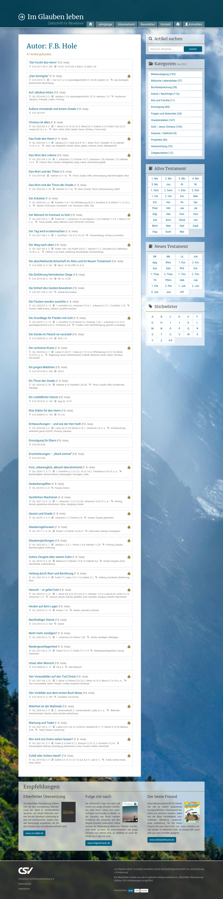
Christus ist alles (77, 126)
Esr (182, 196)
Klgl (155, 214)
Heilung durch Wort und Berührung (79, 577)
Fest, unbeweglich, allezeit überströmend (73, 471)
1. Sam (155, 190)
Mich (155, 225)
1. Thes (155, 274)
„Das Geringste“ (79, 79)
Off (182, 292)
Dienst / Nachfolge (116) (165, 93)
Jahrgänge (105, 24)
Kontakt (166, 24)
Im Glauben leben (55, 19)
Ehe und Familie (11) (163, 100)
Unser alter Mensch (55, 665)
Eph (168, 268)
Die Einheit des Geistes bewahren (56, 289)
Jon (195, 219)
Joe (155, 219)
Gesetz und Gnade (71, 515)
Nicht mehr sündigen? (73, 635)
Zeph (196, 225)
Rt (195, 184)
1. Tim (182, 274)
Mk (168, 256)
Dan (182, 214)
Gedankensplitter (49, 485)
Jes (182, 208)
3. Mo (182, 178)
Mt (154, 256)
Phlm (168, 280)
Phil (182, 268)
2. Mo (168, 178)
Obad (182, 219)
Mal (182, 231)
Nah (168, 225)
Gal (155, 268)
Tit (154, 280)
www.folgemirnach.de (99, 843)
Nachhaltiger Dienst (48, 621)
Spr (196, 202)
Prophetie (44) (159, 139)
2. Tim (195, 274)
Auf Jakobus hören (77, 96)
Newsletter (148, 24)
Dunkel (144, 891)
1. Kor (182, 262)
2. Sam (168, 190)
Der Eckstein (79, 202)
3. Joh (154, 292)
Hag (154, 231)
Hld (168, 208)
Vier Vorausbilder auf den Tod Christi (76, 680)
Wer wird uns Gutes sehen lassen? (72, 743)
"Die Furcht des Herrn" (62, 64)
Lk (182, 256)
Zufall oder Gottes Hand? (77, 759)
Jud (168, 292)
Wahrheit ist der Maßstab (74, 710)
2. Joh (195, 286)
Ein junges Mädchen (48, 369)
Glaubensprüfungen (76, 544)
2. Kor (195, 262)
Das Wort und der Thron (79, 173)
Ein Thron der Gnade (77, 384)
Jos (168, 184)
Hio (168, 202)
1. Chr (154, 196)
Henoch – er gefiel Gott (79, 593)
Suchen (193, 49)
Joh (195, 256)
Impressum (24, 888)
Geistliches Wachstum (76, 501)
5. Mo (154, 184)
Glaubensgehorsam (74, 528)
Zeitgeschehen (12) (162, 152)
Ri (182, 184)
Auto (131, 891)
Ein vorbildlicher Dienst (50, 399)
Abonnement (126, 24)
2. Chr (168, 196)
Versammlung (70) (162, 146)
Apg (154, 262)
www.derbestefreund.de (162, 839)
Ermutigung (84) (160, 106)
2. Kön (195, 190)
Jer (195, 208)
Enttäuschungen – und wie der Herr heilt (77, 427)
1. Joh (182, 286)
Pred (154, 208)
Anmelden (195, 24)
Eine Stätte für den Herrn (51, 412)
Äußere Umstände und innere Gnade (58, 110)
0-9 (170, 340)
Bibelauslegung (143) (163, 74)
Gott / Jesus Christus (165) (166, 126)
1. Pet (154, 286)
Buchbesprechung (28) (164, 87)
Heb (182, 280)
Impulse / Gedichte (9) (164, 133)
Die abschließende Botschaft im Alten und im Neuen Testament (76, 263)
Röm (168, 262)
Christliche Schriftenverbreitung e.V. (36, 879)
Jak (195, 280)
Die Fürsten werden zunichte (77, 305)
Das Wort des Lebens (78, 159)
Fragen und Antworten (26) (166, 113)
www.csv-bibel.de (34, 833)
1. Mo (154, 178)
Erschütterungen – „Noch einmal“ (56, 455)
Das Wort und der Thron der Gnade (74, 186)
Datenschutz (24, 883)
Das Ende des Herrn (76, 142)
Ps (182, 202)
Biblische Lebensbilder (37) (166, 80)
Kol (195, 268)
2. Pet (168, 286)
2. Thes (168, 274)
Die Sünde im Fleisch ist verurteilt (56, 336)
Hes (168, 214)
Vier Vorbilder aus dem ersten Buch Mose (62, 694)
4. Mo (195, 178)
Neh (195, 196)
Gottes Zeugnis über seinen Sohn (77, 560)
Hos (195, 214)
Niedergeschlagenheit (76, 650)
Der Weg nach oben (78, 248)
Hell (137, 891)
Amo (168, 219)
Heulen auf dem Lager (64, 608)
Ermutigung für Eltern (49, 442)
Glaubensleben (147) (163, 120)
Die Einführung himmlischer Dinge (57, 276)
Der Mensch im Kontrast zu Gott (79, 218)
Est (155, 202)
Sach (168, 231)
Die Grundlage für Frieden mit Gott (77, 321)
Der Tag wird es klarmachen (76, 233)
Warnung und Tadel (78, 726)
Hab (182, 225)
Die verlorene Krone (76, 352)
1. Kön (182, 190)
